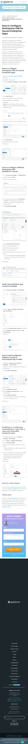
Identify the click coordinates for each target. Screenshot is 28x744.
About (14, 657)
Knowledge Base (14, 662)
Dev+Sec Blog (14, 646)
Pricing (14, 654)
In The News (14, 665)
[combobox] (14, 7)
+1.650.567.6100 (16, 698)
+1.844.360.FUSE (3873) (16, 699)
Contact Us (14, 682)
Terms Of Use (14, 671)
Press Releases (14, 668)
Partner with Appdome (14, 676)
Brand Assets (14, 679)
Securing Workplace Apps (12, 16)
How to (3, 16)
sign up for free (6, 507)
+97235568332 (16, 711)
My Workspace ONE (18, 255)
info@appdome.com (16, 701)
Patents (14, 660)
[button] (21, 2)
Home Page (14, 643)
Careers (14, 685)
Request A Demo (14, 649)
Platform (14, 651)
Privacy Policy (14, 673)
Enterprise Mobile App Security (8, 17)
